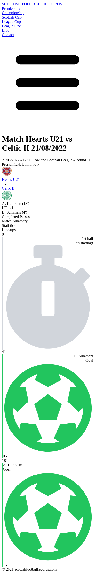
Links (6, 574)
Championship (13, 13)
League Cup (11, 22)
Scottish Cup (12, 17)
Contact (8, 35)
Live (5, 30)
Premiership (11, 8)
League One (11, 26)
